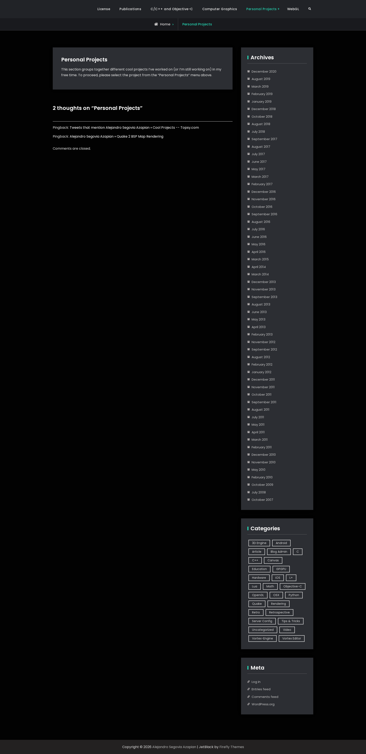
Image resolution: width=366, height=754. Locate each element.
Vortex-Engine (262, 638)
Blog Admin (279, 552)
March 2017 (260, 176)
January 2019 (262, 101)
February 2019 (262, 94)
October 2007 (262, 499)
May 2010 (258, 469)
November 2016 (264, 199)
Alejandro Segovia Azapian (174, 746)
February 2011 (262, 447)
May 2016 (258, 244)
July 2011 (258, 417)
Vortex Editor (291, 638)
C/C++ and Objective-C (172, 9)
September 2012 (264, 349)
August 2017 (261, 146)
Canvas (273, 560)
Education (259, 569)
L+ (291, 578)
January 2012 (261, 372)
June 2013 (259, 312)
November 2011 (263, 387)
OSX (276, 595)
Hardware (259, 578)
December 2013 (264, 282)
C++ (255, 560)
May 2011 (258, 424)
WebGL (293, 9)
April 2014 (259, 267)
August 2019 (261, 79)
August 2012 (261, 357)
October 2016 (262, 206)
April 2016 (259, 252)
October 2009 (262, 484)
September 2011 (264, 402)
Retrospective (279, 612)
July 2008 (259, 492)
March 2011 (260, 439)
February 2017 (262, 184)
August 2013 (261, 304)
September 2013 (264, 297)
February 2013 (262, 334)
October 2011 (262, 394)
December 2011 (263, 379)
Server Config (262, 621)
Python (294, 595)
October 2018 (262, 116)
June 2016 (259, 237)
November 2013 (264, 289)
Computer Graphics (219, 9)
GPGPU (281, 569)
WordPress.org (263, 704)
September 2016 (264, 214)
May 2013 (258, 319)
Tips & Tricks (290, 621)
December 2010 (264, 454)
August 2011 (260, 409)
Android (281, 543)
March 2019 (260, 86)
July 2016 (258, 229)
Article (256, 552)
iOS (277, 578)
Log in (256, 681)
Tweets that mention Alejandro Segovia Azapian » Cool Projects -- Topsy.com (134, 127)
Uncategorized (263, 630)
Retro (256, 612)
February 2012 (262, 364)
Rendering (278, 604)
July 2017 (258, 154)
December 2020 (264, 71)
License (103, 9)
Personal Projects (261, 9)
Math (270, 586)
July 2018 (258, 131)
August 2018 (261, 124)
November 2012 (263, 342)
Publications (130, 9)
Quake (257, 604)
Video (287, 630)
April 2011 (258, 432)
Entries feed (261, 689)
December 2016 (264, 191)
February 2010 (262, 477)
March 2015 (260, 259)
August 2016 (261, 222)
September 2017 (264, 139)
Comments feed (265, 697)
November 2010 (264, 462)
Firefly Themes (231, 746)
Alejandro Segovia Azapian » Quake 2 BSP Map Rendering (116, 136)
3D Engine (259, 543)
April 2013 (259, 327)
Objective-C (292, 586)
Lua (254, 586)
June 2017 (259, 161)
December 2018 (264, 109)
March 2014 (260, 274)
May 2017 (258, 169)
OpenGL (258, 595)
